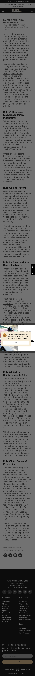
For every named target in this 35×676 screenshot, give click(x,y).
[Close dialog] (34, 325)
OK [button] (16, 343)
